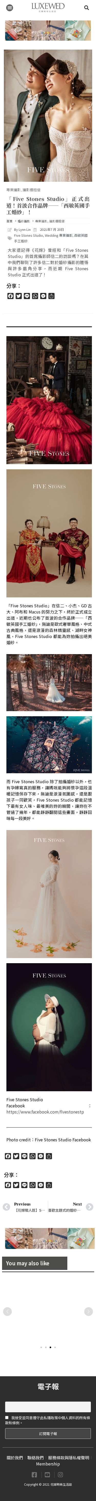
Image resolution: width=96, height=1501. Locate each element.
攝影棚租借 (31, 189)
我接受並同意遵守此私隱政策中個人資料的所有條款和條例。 (47, 1420)
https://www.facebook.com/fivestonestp (45, 1112)
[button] (9, 7)
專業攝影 (13, 189)
